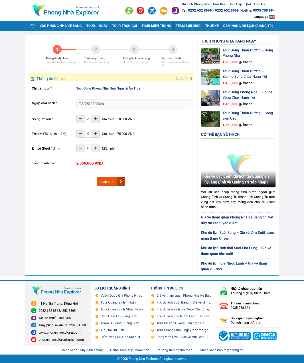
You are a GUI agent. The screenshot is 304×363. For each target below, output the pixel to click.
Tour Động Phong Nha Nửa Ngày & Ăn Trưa (108, 88)
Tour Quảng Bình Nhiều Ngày (122, 309)
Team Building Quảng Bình (120, 323)
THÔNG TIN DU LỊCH (166, 288)
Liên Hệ (259, 4)
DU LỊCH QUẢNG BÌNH (112, 288)
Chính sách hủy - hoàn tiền (129, 350)
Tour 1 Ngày (96, 26)
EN (272, 17)
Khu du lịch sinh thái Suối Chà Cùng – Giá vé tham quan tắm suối (204, 309)
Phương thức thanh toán (174, 350)
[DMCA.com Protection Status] (264, 331)
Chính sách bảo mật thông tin (221, 350)
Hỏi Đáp (236, 4)
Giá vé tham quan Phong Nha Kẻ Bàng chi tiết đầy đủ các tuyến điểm (207, 296)
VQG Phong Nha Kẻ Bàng (61, 26)
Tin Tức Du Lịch (112, 330)
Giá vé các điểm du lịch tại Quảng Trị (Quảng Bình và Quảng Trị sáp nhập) (236, 179)
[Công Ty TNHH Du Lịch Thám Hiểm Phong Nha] (234, 331)
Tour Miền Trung (156, 26)
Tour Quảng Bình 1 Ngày (118, 302)
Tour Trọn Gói (124, 26)
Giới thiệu (220, 4)
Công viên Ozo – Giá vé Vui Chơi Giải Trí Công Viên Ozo (197, 337)
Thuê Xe (212, 26)
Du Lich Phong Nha (67, 10)
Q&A (248, 4)
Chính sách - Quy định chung (82, 350)
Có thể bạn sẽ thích (220, 134)
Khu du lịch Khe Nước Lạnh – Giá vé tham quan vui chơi (197, 316)
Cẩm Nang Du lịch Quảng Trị (248, 26)
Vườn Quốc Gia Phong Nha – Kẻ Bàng (128, 296)
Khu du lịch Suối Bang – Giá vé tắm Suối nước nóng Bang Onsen (203, 302)
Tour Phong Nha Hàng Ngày (228, 41)
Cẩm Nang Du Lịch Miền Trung (123, 337)
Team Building (188, 26)
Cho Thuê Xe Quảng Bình (119, 316)
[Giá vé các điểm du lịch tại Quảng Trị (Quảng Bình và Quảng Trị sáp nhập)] (238, 143)
